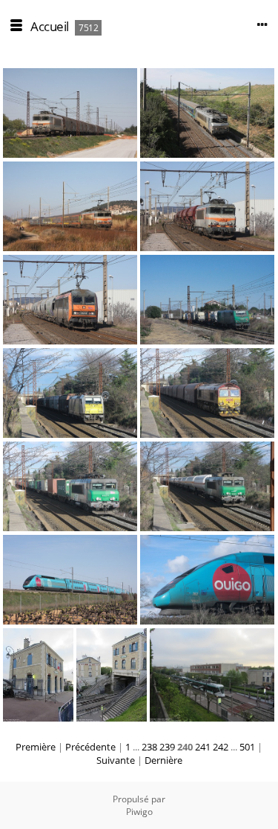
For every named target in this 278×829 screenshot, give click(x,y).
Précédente (90, 746)
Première (36, 746)
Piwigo (139, 811)
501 (247, 746)
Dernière (163, 760)
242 (220, 746)
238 (149, 746)
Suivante (115, 760)
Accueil (49, 26)
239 (167, 746)
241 (203, 746)
